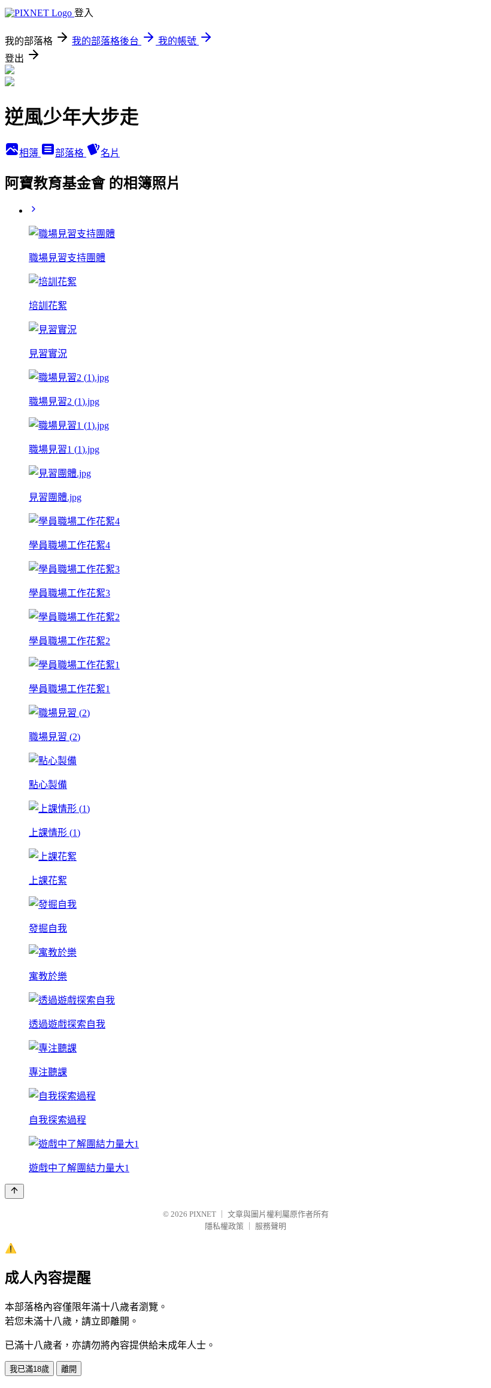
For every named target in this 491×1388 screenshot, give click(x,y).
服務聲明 (270, 1226)
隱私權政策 (224, 1226)
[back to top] (14, 1191)
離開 (69, 1369)
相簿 (30, 153)
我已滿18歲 (29, 1369)
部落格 (70, 153)
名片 (110, 153)
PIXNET (202, 1214)
